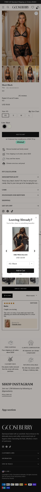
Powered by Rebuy (20, 279)
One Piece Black (21, 255)
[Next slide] (34, 251)
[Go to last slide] (6, 251)
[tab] (9, 272)
